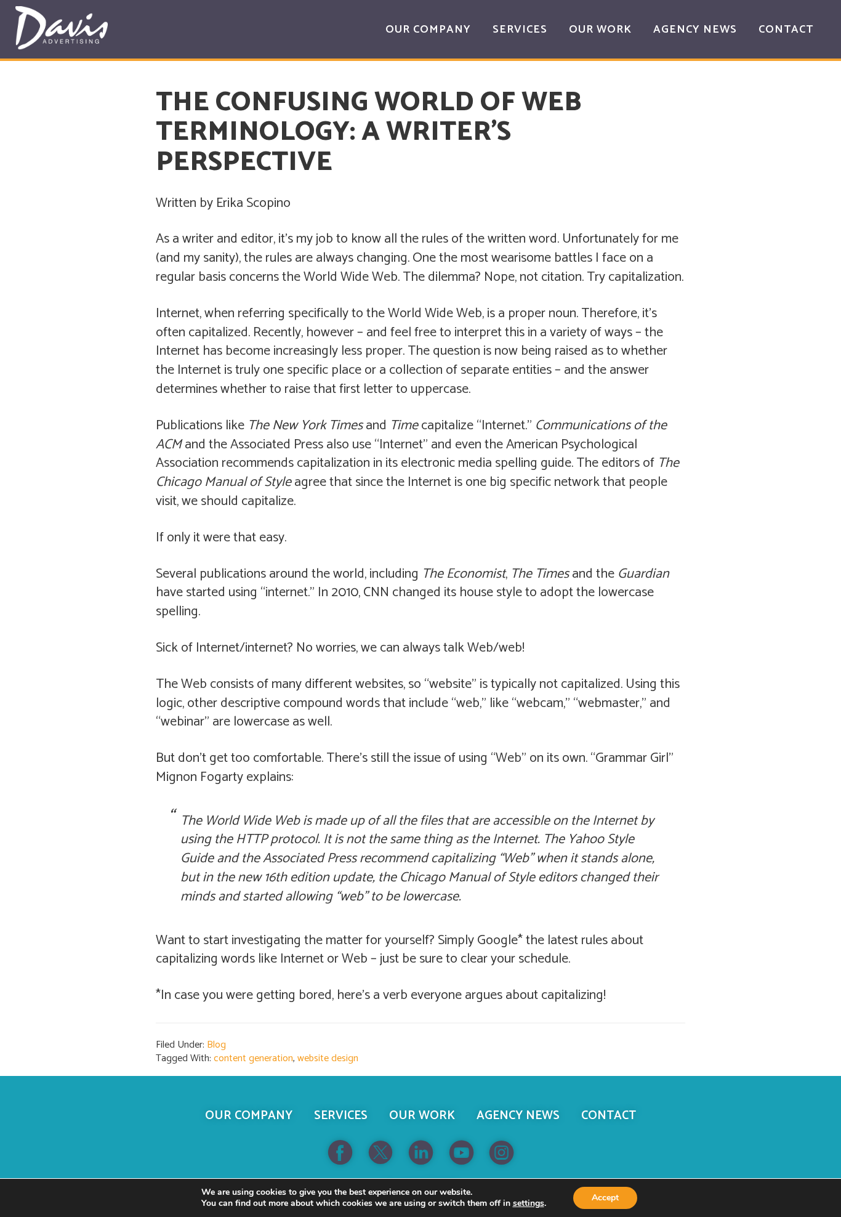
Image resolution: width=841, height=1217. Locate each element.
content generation (253, 1058)
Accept (605, 1197)
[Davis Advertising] (61, 28)
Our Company (248, 1116)
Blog (216, 1045)
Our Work (422, 1116)
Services (341, 1116)
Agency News (518, 1116)
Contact (608, 1116)
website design (327, 1058)
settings (528, 1203)
